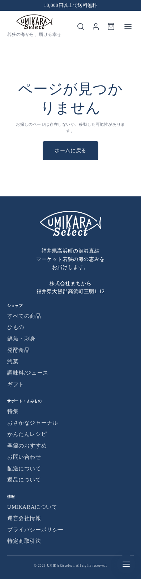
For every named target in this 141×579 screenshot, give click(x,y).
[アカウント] (96, 26)
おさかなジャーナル (32, 423)
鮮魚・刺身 (21, 339)
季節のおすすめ (27, 446)
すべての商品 (24, 316)
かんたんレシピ (27, 434)
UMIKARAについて (32, 507)
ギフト (15, 384)
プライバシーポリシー (35, 530)
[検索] (81, 26)
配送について (24, 468)
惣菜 (12, 362)
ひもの (15, 327)
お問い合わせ (24, 457)
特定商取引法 (24, 541)
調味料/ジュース (27, 373)
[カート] (111, 26)
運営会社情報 (24, 518)
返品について (24, 480)
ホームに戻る (70, 150)
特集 (12, 411)
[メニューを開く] (128, 26)
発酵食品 (18, 350)
